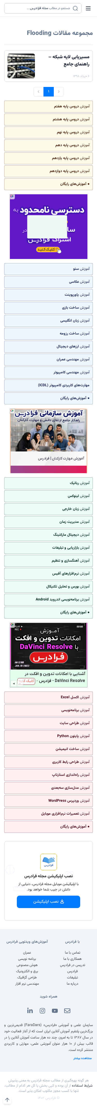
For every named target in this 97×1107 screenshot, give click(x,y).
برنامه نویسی (27, 959)
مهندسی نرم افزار (27, 984)
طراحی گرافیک (27, 977)
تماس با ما (72, 953)
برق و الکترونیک (27, 971)
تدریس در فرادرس (72, 965)
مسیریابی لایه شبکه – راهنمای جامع (68, 61)
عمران (27, 953)
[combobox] (39, 8)
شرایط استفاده (82, 1086)
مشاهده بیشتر (82, 1058)
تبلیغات (72, 977)
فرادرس (72, 971)
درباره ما (72, 984)
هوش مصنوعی (27, 965)
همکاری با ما (72, 959)
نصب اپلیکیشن (46, 901)
